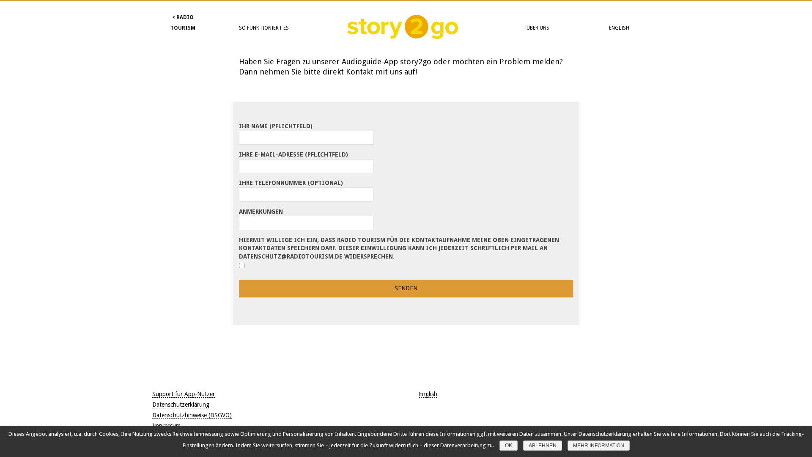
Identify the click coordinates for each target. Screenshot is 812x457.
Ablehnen (543, 446)
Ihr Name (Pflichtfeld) (276, 126)
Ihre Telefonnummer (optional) (291, 182)
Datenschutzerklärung (180, 404)
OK (508, 446)
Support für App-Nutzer (183, 394)
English (619, 28)
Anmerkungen (261, 211)
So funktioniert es (264, 28)
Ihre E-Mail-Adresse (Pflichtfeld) (293, 154)
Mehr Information (598, 446)
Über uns (538, 28)
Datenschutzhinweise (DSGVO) (192, 415)
